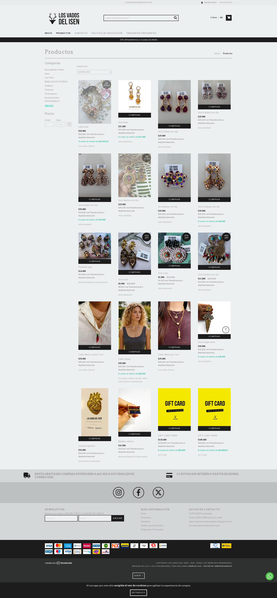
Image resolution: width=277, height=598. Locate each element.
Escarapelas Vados (54, 69)
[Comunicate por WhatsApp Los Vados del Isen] (270, 576)
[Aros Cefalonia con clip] (214, 175)
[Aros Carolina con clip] (214, 92)
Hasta (58, 120)
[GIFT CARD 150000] (174, 407)
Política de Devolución (107, 33)
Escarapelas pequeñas (89, 461)
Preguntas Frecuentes (141, 33)
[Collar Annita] (134, 325)
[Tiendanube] (59, 564)
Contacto (81, 33)
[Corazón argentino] (94, 417)
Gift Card (162, 455)
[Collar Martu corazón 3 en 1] (94, 323)
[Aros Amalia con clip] (94, 175)
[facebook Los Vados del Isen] (138, 492)
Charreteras (51, 93)
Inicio (48, 33)
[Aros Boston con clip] (174, 175)
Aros (47, 73)
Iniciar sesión (226, 2)
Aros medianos (125, 142)
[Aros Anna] (134, 96)
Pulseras (49, 89)
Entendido (138, 592)
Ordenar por (82, 66)
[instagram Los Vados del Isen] (118, 492)
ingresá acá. (195, 566)
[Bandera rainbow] (134, 410)
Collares (49, 85)
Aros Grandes (164, 147)
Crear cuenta (210, 2)
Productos (63, 33)
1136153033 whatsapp (200, 513)
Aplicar (69, 124)
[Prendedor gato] (94, 246)
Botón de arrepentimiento (218, 566)
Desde (47, 120)
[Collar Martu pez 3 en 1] (174, 323)
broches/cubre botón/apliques (93, 282)
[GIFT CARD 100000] (214, 407)
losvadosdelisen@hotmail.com (138, 2)
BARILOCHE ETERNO (56, 81)
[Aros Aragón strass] (214, 317)
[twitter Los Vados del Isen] (158, 492)
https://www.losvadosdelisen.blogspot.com (210, 521)
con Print (49, 77)
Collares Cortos (86, 146)
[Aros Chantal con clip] (174, 102)
